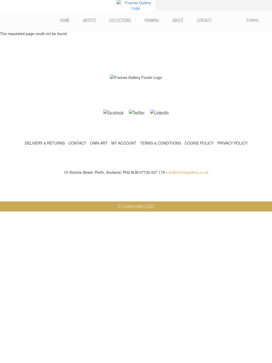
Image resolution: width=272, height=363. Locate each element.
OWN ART (99, 143)
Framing (151, 20)
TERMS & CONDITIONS (160, 143)
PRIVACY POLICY (232, 143)
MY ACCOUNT (123, 143)
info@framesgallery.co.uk (187, 172)
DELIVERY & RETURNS (45, 143)
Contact (204, 20)
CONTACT (77, 143)
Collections (120, 20)
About (178, 20)
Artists (89, 20)
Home (65, 20)
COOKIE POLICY (199, 143)
